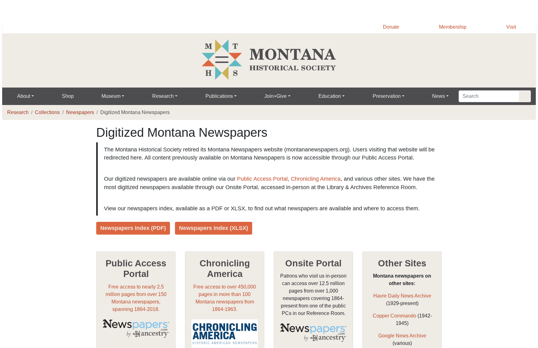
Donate (387, 27)
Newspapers (82, 112)
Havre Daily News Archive (402, 312)
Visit (511, 27)
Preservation (391, 96)
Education (332, 96)
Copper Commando (394, 332)
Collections (48, 112)
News (444, 96)
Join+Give (279, 96)
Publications (222, 96)
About (24, 96)
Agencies (405, 10)
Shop (69, 96)
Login (435, 10)
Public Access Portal (268, 187)
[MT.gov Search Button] (529, 9)
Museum (113, 96)
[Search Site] (524, 96)
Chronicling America (322, 187)
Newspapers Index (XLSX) (216, 244)
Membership (451, 27)
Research (165, 96)
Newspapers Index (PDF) (134, 244)
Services (369, 10)
